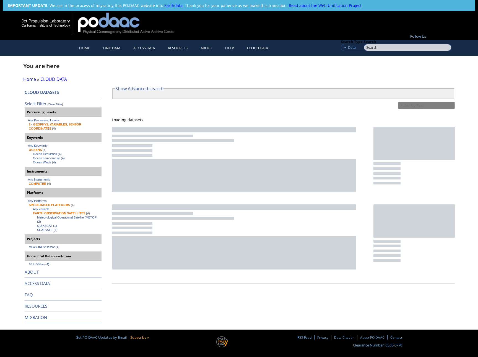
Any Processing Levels (43, 120)
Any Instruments (39, 179)
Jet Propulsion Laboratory (46, 21)
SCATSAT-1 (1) (47, 230)
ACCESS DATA (37, 283)
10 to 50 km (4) (39, 264)
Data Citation (344, 337)
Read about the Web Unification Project (325, 5)
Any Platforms (37, 200)
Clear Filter (55, 104)
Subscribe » (139, 337)
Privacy (322, 337)
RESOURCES (178, 47)
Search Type (352, 41)
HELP (229, 47)
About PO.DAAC (372, 337)
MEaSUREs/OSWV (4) (44, 247)
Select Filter (35, 103)
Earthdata (173, 5)
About (206, 47)
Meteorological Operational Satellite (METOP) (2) (67, 219)
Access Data (144, 47)
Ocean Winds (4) (44, 162)
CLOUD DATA (257, 47)
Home (84, 47)
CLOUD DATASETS (42, 92)
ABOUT (32, 272)
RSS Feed (304, 337)
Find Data (111, 47)
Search (370, 41)
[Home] (131, 23)
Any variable (41, 209)
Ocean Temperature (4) (49, 158)
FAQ (29, 294)
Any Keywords (38, 145)
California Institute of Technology (46, 25)
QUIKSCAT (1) (47, 225)
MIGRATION (36, 317)
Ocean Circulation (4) (47, 154)
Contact (396, 337)
